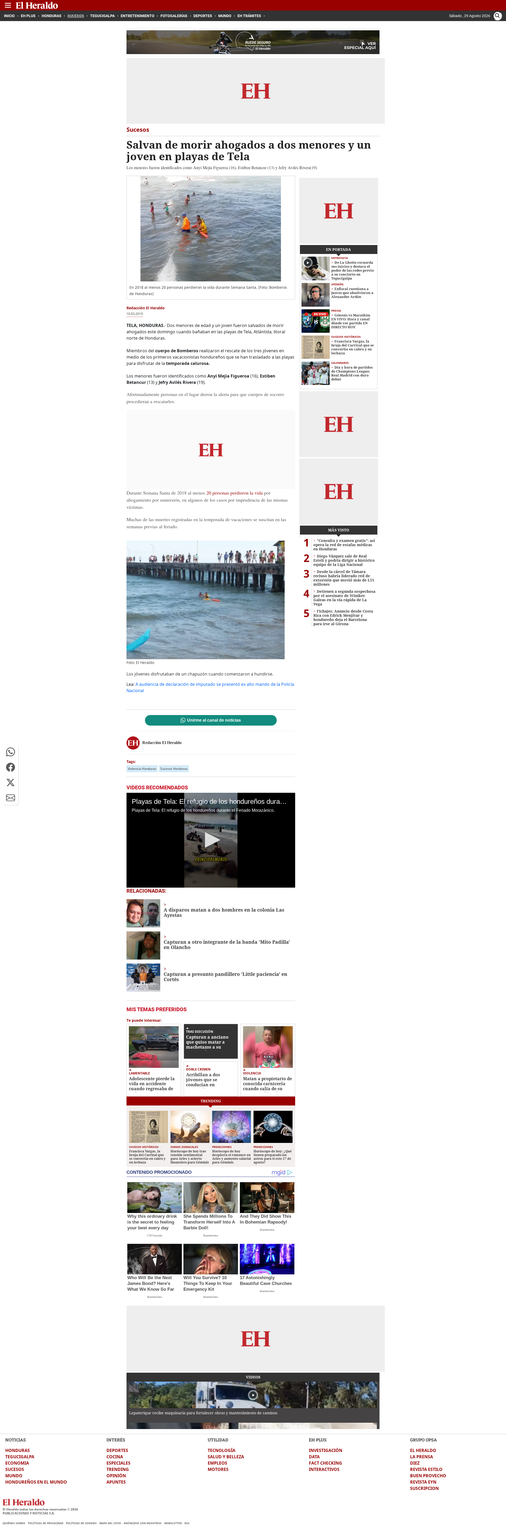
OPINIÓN (116, 1476)
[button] (10, 752)
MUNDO (13, 1476)
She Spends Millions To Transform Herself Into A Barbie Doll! (209, 1222)
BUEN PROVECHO (428, 1476)
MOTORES (218, 1469)
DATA (314, 1457)
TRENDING (117, 1469)
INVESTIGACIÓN (325, 1450)
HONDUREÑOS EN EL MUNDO (36, 1482)
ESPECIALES (118, 1463)
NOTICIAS (15, 1439)
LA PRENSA (421, 1457)
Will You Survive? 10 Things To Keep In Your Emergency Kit (207, 1283)
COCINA (114, 1457)
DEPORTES (117, 1450)
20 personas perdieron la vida (234, 493)
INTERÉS (115, 1439)
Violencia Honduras (142, 768)
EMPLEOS (217, 1463)
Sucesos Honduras (174, 768)
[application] (210, 840)
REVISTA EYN (423, 1482)
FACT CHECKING (325, 1463)
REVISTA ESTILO (426, 1469)
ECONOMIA (17, 1463)
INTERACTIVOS (324, 1469)
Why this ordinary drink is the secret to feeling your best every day (152, 1222)
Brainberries (210, 1235)
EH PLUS (318, 1439)
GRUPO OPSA (423, 1439)
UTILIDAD (218, 1439)
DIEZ (415, 1463)
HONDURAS (17, 1450)
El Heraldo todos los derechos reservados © (40, 1509)
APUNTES (116, 1482)
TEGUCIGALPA (19, 1457)
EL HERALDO (423, 1450)
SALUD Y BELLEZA (226, 1457)
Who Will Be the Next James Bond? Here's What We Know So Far (150, 1283)
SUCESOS (14, 1469)
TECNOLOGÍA (221, 1450)
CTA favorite (154, 1235)
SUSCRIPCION (424, 1488)
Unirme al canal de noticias (214, 720)
